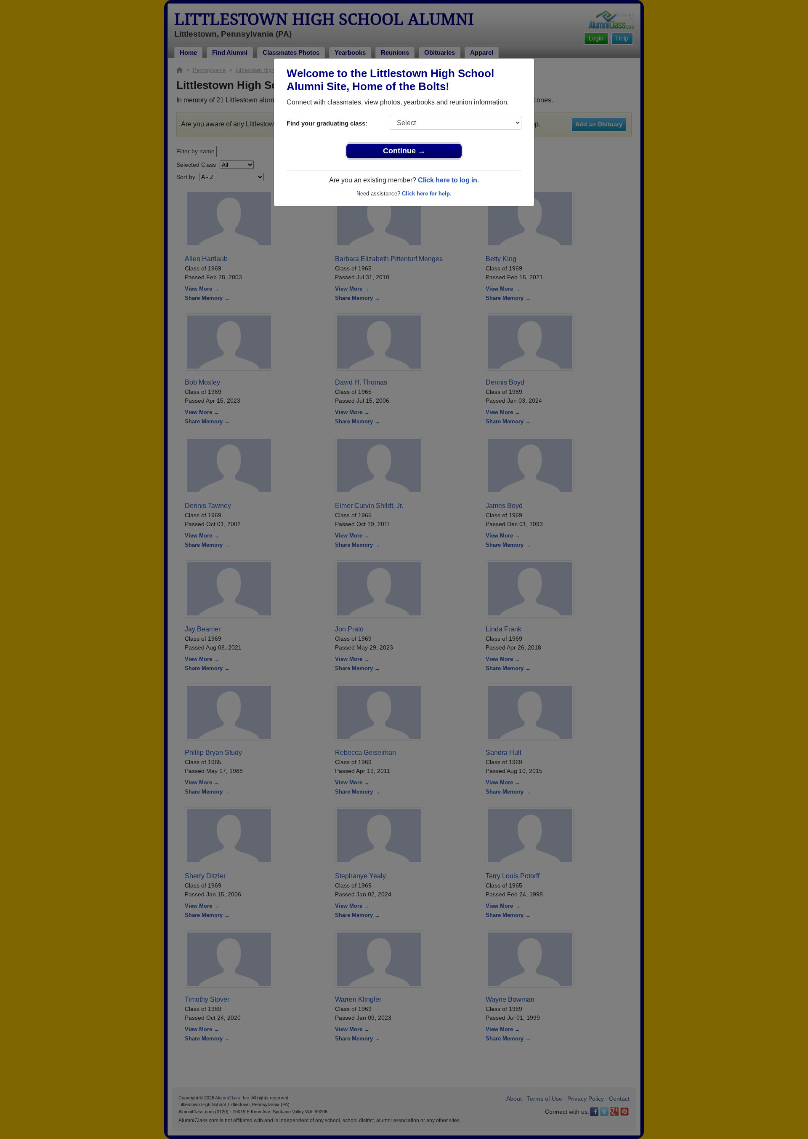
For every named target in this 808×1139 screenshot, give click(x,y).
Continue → (404, 151)
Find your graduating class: (327, 123)
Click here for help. (427, 193)
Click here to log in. (448, 180)
